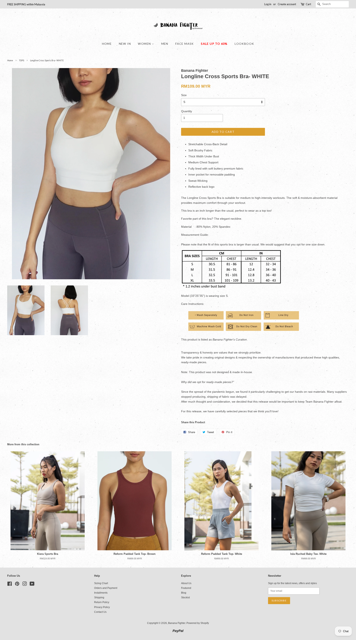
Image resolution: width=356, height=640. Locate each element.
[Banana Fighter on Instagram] (24, 584)
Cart (308, 4)
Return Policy (101, 602)
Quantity (186, 111)
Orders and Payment (105, 588)
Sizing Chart (101, 583)
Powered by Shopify (197, 623)
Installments (101, 592)
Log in (267, 4)
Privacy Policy (102, 607)
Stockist (185, 597)
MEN (164, 43)
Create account (287, 4)
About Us (186, 583)
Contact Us (100, 612)
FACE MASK (184, 43)
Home (107, 43)
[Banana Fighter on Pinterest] (17, 584)
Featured (186, 588)
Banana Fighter (176, 623)
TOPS (21, 60)
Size (184, 95)
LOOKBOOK (244, 43)
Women (145, 43)
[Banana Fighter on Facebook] (9, 584)
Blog (183, 592)
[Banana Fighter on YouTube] (32, 584)
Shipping (99, 597)
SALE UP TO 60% (214, 43)
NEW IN (125, 43)
